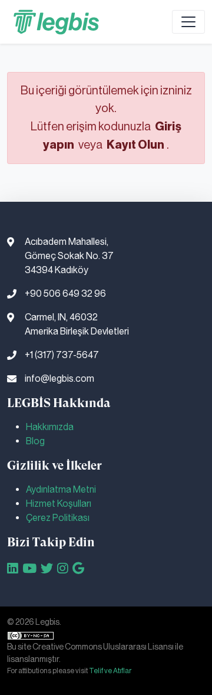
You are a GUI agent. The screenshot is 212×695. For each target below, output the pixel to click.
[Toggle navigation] (188, 22)
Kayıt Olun (135, 144)
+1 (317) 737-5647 (62, 354)
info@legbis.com (59, 378)
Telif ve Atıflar (110, 671)
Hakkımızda (50, 426)
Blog (35, 441)
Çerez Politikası (58, 517)
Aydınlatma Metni (61, 489)
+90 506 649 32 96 (65, 293)
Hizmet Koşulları (58, 503)
